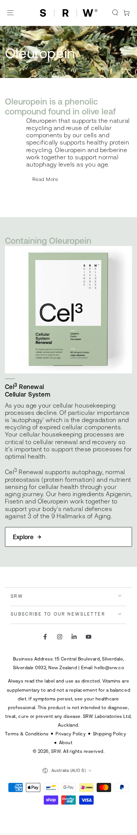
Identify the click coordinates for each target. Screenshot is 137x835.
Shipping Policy (109, 733)
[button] (115, 13)
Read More (45, 179)
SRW (56, 751)
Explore (23, 536)
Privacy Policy (71, 733)
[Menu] (10, 13)
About (66, 742)
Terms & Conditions (26, 733)
